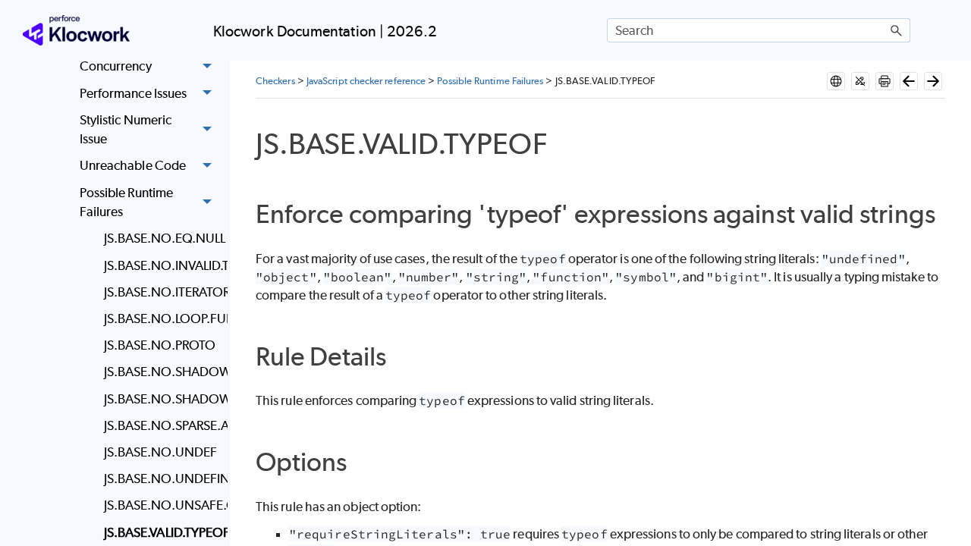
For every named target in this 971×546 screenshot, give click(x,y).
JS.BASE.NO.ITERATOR (162, 292)
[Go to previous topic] (909, 81)
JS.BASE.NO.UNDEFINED (162, 478)
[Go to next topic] (933, 81)
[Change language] (836, 81)
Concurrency (116, 66)
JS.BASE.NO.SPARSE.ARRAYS (162, 425)
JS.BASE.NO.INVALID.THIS (162, 265)
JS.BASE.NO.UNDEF (160, 452)
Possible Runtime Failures (126, 202)
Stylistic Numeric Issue (125, 129)
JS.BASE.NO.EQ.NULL (162, 238)
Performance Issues (133, 93)
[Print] (884, 81)
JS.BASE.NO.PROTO (159, 345)
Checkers (275, 80)
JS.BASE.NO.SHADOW (162, 398)
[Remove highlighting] (860, 81)
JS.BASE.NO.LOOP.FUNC (162, 318)
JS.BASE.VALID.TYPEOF (162, 532)
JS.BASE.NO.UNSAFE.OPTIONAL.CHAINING (162, 505)
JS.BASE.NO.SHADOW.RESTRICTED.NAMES (162, 371)
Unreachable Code (133, 165)
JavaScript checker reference (366, 80)
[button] (896, 30)
